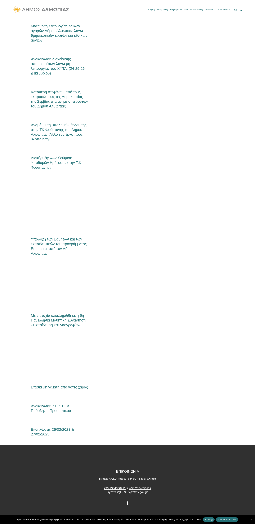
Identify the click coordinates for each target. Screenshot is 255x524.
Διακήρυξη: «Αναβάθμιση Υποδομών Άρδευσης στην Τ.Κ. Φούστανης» (56, 162)
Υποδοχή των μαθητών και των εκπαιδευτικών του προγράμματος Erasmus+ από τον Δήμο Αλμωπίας (55, 206)
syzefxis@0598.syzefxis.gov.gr (127, 492)
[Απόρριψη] (251, 519)
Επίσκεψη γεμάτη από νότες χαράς (55, 359)
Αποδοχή (209, 519)
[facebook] (127, 503)
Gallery (64, 206)
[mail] (235, 9)
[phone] (241, 9)
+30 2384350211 (115, 488)
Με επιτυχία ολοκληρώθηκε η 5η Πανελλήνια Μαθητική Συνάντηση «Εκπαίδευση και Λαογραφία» (55, 287)
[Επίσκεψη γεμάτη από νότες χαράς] (59, 358)
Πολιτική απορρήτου (227, 519)
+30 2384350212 (140, 488)
